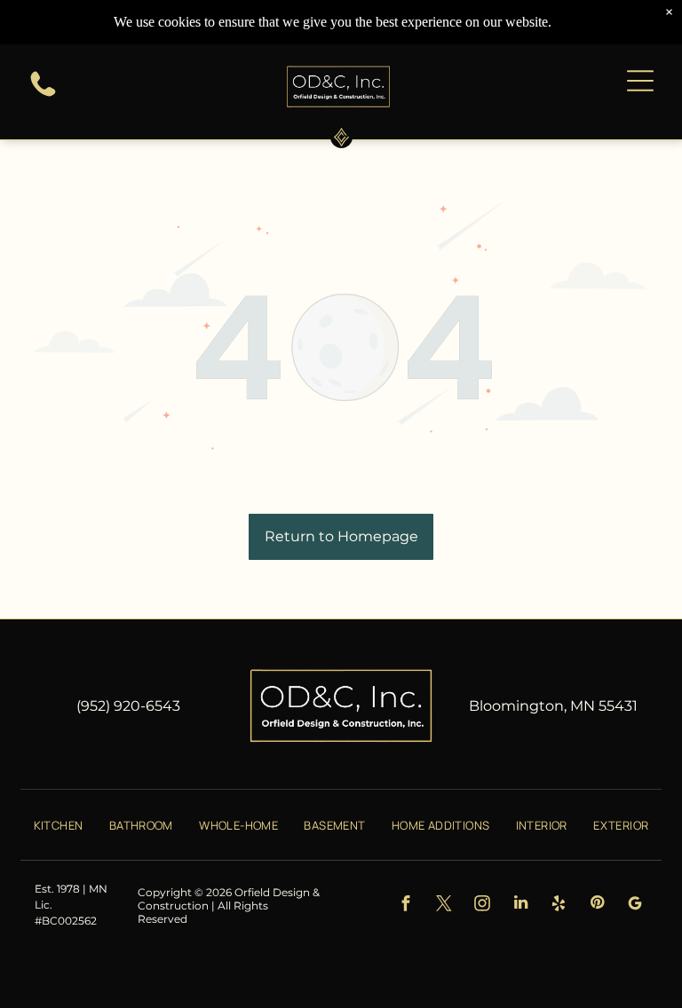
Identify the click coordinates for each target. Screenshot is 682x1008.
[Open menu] (640, 80)
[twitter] (444, 905)
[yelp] (559, 905)
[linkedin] (521, 905)
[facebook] (406, 905)
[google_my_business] (635, 905)
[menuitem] (58, 824)
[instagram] (483, 905)
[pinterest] (597, 905)
